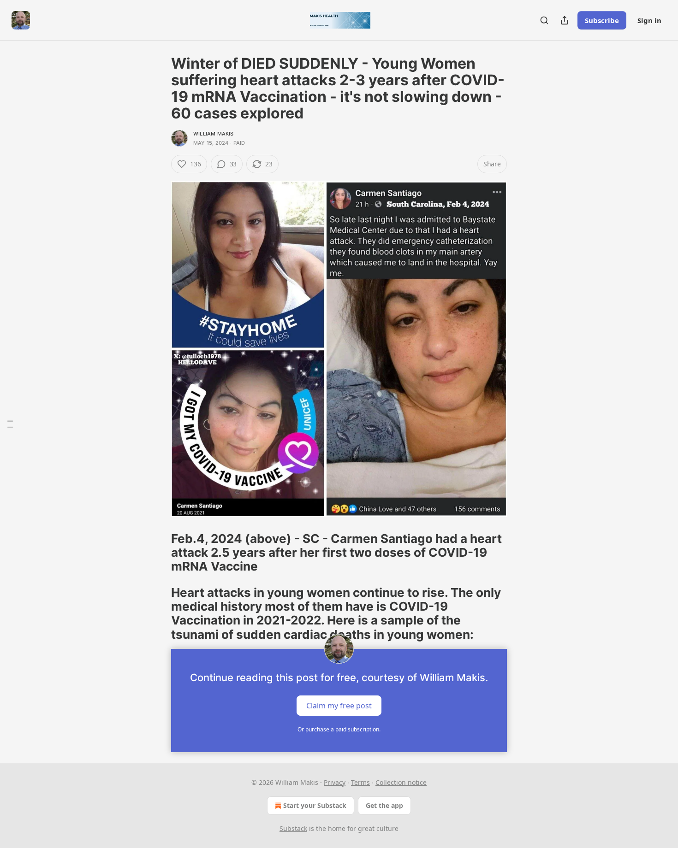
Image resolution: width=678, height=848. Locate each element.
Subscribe (602, 20)
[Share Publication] (564, 20)
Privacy (334, 782)
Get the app (384, 805)
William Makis (213, 133)
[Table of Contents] (10, 424)
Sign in (649, 20)
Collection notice (401, 782)
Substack (293, 828)
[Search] (544, 20)
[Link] (158, 552)
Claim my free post (339, 706)
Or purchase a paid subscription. (339, 729)
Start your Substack (314, 805)
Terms (360, 782)
